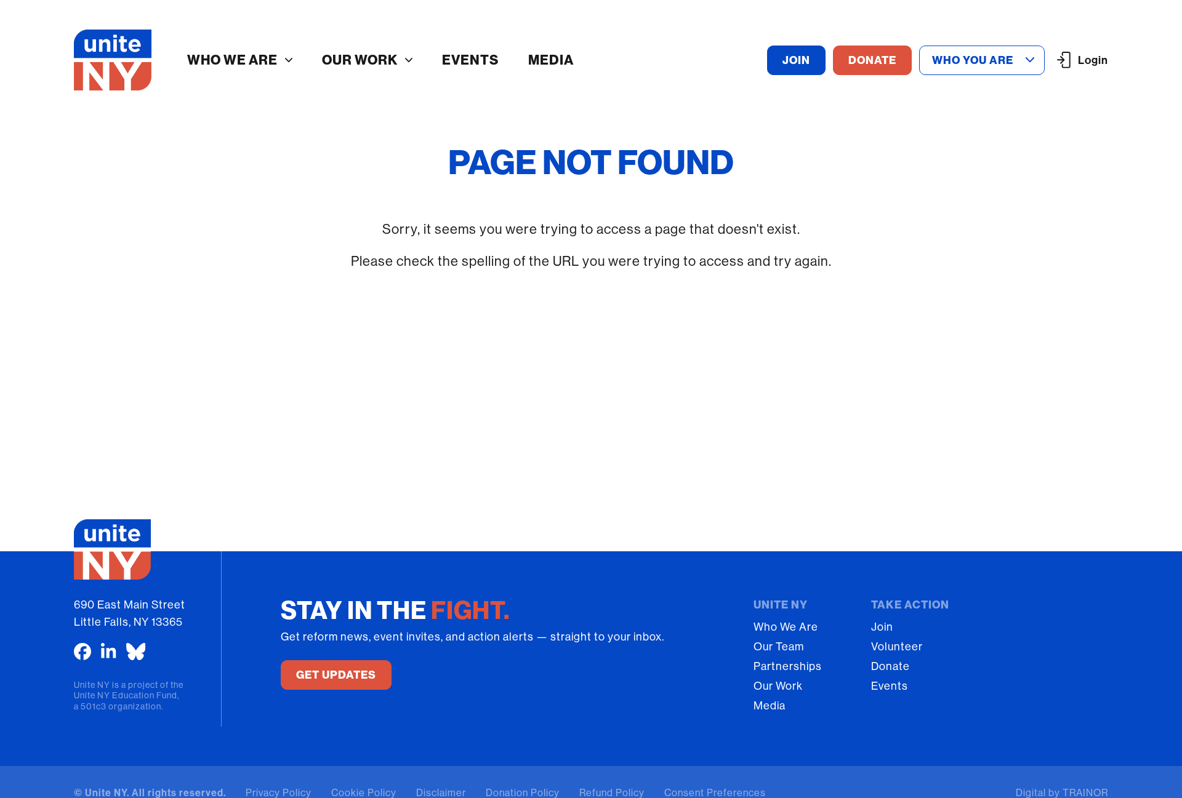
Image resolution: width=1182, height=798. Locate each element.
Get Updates (336, 675)
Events (470, 60)
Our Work (360, 60)
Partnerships (788, 666)
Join (882, 627)
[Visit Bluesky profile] (136, 651)
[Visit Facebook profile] (82, 651)
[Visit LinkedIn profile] (108, 651)
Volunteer (897, 646)
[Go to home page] (113, 60)
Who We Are (232, 60)
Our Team (779, 646)
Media (551, 60)
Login (1093, 60)
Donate (890, 666)
